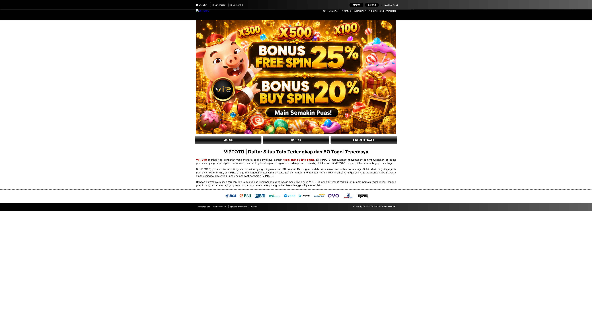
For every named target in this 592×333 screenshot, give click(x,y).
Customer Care (219, 207)
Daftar (372, 5)
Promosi (346, 11)
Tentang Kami (204, 207)
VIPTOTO (201, 159)
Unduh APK (238, 5)
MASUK (228, 140)
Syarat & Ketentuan (238, 207)
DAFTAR (296, 140)
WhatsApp (360, 11)
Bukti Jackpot (330, 11)
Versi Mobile (220, 5)
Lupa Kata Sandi (391, 5)
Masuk (356, 5)
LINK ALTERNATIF (363, 140)
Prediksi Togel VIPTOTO (382, 11)
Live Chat (203, 5)
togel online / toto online (298, 159)
